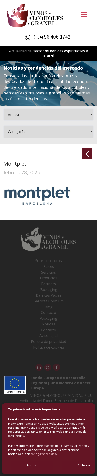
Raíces (48, 266)
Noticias (48, 324)
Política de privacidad (48, 341)
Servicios (48, 272)
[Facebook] (56, 367)
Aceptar (32, 465)
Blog (49, 306)
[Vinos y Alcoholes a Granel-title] (34, 14)
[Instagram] (47, 367)
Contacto (48, 312)
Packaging (48, 289)
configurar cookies (43, 454)
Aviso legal (48, 335)
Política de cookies (48, 347)
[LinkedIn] (39, 367)
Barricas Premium (48, 301)
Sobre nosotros (48, 260)
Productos (48, 277)
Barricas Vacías (48, 295)
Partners (48, 283)
